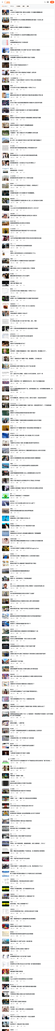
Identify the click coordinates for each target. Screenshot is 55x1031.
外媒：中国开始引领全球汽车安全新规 (20, 858)
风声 (11, 939)
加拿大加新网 (12, 70)
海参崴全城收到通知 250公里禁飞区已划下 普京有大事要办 (25, 50)
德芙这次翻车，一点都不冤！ (17, 723)
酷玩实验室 (12, 501)
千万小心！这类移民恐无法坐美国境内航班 (21, 245)
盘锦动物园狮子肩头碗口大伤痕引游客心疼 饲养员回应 (24, 669)
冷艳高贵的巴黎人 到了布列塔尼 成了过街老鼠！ (22, 738)
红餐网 (11, 258)
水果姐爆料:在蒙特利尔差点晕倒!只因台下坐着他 (22, 57)
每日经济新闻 (12, 712)
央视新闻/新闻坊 (13, 448)
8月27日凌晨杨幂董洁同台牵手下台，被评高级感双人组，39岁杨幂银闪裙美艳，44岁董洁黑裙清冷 (31, 389)
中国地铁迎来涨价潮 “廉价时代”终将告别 (20, 791)
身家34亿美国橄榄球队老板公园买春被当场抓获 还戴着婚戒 (25, 458)
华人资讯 (12, 25)
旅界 (11, 63)
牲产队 (11, 721)
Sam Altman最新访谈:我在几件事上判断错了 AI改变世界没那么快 (27, 586)
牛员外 (11, 856)
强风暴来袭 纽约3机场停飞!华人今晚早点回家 (21, 178)
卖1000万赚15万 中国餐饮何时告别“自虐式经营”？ (23, 260)
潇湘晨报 (12, 411)
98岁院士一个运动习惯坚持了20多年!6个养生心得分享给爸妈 (25, 80)
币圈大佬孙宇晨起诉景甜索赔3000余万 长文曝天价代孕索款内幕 (26, 541)
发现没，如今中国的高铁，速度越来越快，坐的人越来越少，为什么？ (28, 843)
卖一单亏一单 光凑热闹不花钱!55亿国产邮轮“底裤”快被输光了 (26, 140)
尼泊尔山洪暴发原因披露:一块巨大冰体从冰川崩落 (23, 638)
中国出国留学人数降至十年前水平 (18, 313)
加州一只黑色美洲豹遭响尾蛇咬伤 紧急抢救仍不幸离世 (24, 328)
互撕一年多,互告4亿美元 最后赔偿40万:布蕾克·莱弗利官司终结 (26, 676)
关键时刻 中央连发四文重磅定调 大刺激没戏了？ (22, 684)
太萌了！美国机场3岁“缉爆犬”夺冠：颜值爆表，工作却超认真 (26, 358)
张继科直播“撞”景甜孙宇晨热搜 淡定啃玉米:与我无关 (23, 215)
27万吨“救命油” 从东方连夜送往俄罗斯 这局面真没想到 (24, 465)
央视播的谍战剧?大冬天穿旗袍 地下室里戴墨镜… (22, 193)
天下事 (11, 916)
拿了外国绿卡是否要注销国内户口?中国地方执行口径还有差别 (26, 873)
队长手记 (12, 569)
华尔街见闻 (12, 644)
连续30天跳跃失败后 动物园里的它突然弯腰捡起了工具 (24, 631)
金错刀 (11, 751)
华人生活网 (12, 108)
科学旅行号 (12, 433)
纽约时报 (12, 826)
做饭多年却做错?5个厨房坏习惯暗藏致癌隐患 (21, 125)
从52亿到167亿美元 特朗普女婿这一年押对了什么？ (23, 291)
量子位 (11, 168)
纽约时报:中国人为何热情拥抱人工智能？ (20, 828)
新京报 (11, 251)
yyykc (11, 796)
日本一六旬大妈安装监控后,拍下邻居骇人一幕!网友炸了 (24, 185)
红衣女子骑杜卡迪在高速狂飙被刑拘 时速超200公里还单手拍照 (26, 102)
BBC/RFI (12, 236)
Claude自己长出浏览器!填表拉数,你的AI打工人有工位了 (24, 208)
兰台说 (11, 471)
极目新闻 (12, 962)
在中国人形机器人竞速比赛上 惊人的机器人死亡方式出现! (24, 435)
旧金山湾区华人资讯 (14, 131)
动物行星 (12, 629)
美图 (28, 6)
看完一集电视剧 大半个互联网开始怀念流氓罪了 (22, 745)
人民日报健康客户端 (14, 78)
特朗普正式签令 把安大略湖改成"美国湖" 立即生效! (23, 72)
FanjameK (12, 1014)
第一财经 (12, 999)
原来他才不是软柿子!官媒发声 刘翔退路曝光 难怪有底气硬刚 (25, 117)
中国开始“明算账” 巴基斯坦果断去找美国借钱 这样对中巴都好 (26, 420)
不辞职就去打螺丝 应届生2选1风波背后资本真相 (22, 994)
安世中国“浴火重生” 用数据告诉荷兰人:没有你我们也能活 (24, 556)
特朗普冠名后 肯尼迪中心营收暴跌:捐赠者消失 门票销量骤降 (25, 533)
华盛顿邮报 (12, 531)
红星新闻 (12, 1029)
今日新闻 (18, 6)
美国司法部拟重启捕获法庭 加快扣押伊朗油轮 (21, 510)
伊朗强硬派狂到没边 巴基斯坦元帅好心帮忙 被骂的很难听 (24, 601)
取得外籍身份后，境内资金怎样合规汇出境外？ (22, 881)
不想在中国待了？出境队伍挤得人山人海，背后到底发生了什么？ (26, 866)
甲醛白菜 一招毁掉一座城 (16, 775)
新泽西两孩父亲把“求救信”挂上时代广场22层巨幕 (22, 366)
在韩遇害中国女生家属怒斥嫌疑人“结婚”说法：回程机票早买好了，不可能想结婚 (30, 405)
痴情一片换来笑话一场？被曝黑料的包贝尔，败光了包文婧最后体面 (27, 381)
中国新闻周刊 (12, 304)
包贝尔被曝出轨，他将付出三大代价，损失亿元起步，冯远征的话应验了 (28, 398)
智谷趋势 (12, 576)
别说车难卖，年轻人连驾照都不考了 (19, 903)
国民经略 (12, 40)
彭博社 (11, 508)
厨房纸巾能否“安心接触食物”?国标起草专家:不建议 (23, 563)
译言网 (11, 18)
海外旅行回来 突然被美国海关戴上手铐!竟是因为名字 (23, 148)
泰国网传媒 (12, 198)
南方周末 (12, 561)
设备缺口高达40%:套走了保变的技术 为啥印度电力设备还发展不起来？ (28, 653)
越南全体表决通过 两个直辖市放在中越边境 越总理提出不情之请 (26, 95)
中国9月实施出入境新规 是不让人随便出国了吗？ (22, 896)
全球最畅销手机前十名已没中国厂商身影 (20, 956)
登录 (48, 2)
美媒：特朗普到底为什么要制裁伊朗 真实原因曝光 (23, 918)
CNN (11, 243)
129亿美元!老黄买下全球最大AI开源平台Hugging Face (24, 548)
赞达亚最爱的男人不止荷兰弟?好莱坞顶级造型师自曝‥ (24, 155)
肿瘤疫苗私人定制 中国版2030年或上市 (20, 518)
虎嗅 (11, 584)
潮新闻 (11, 441)
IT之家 (11, 947)
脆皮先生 (12, 689)
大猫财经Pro (12, 992)
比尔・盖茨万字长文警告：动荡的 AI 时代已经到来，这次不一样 (26, 373)
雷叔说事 (12, 743)
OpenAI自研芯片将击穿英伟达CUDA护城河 (21, 979)
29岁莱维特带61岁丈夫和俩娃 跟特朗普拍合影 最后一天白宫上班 (26, 20)
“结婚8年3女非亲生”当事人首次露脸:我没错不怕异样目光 (24, 443)
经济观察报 (12, 281)
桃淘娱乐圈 (12, 674)
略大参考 (12, 969)
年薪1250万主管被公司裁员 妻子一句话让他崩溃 (22, 1016)
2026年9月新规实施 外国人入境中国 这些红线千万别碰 (24, 911)
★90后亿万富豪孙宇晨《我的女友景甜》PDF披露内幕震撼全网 (26, 12)
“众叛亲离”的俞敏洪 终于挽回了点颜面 (20, 753)
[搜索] (45, 2)
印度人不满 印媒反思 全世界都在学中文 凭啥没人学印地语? (25, 480)
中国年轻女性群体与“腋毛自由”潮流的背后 (21, 821)
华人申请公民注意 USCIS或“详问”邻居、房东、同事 (23, 321)
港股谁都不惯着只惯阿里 (16, 971)
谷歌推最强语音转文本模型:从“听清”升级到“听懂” (22, 646)
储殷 (11, 606)
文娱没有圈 (12, 213)
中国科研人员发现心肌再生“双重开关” (20, 949)
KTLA (11, 326)
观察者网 (12, 924)
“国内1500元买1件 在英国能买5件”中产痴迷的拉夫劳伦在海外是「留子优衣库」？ (31, 760)
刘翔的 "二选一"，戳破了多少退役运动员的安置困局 (23, 798)
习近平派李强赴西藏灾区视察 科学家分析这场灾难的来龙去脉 (25, 238)
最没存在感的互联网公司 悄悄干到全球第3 (21, 783)
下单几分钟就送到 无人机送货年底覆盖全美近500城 (23, 35)
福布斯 (11, 85)
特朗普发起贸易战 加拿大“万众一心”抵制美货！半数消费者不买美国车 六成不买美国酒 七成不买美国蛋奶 (31, 714)
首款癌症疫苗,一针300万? (16, 170)
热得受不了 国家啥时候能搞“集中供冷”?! (20, 623)
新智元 (11, 206)
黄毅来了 (12, 115)
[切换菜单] (2, 2)
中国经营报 (12, 704)
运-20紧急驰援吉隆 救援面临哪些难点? (20, 571)
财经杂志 (12, 311)
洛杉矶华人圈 (12, 221)
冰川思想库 (12, 789)
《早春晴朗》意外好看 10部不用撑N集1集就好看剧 (23, 986)
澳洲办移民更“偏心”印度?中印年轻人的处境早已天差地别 (24, 608)
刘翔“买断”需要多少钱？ (16, 283)
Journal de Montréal (14, 55)
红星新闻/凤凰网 (13, 539)
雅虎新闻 (12, 183)
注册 (52, 2)
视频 (23, 6)
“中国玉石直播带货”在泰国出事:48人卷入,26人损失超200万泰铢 (26, 200)
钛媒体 (11, 478)
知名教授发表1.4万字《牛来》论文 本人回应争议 (22, 306)
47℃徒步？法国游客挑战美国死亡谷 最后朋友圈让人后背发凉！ (26, 730)
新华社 (11, 591)
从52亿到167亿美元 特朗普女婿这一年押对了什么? (23, 87)
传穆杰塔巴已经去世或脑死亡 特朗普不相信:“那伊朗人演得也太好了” (27, 706)
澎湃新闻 (12, 524)
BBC (11, 349)
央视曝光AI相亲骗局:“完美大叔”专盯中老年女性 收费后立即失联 (26, 488)
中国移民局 (12, 871)
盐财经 (11, 341)
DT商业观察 (12, 781)
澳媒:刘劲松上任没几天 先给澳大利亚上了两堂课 (22, 268)
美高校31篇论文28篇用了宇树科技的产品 (20, 926)
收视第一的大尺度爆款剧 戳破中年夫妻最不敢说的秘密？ (24, 298)
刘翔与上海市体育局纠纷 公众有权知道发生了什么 (23, 253)
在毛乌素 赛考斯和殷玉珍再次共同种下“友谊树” (22, 593)
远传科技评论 (12, 334)
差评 (11, 493)
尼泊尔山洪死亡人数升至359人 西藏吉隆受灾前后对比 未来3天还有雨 (27, 450)
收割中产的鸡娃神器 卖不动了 (17, 343)
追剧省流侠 (12, 161)
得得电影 (12, 191)
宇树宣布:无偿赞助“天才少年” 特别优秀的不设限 (22, 525)
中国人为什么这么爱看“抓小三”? (18, 768)
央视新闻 (12, 486)
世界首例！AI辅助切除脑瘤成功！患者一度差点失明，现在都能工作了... (28, 351)
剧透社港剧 (12, 1007)
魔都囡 (11, 10)
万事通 (11, 1022)
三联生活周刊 (12, 296)
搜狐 (11, 100)
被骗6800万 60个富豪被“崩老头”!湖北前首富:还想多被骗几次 (25, 428)
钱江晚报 (12, 273)
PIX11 (11, 364)
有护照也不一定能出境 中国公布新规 (19, 1024)
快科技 (11, 954)
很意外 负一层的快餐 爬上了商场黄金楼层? (21, 578)
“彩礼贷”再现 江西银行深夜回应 (18, 1001)
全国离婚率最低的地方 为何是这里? (19, 42)
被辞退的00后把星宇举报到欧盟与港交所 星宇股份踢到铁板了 (26, 616)
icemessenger (13, 403)
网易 (11, 766)
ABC (11, 356)
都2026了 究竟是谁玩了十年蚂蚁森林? (20, 495)
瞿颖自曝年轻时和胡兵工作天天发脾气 (20, 276)
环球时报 (12, 554)
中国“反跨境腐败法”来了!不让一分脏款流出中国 (22, 699)
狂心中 (11, 371)
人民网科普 (12, 123)
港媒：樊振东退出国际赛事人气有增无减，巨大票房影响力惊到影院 (27, 851)
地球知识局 (12, 621)
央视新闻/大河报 (13, 636)
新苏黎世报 (12, 811)
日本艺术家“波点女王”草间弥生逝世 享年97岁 (21, 806)
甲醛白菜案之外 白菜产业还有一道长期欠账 (21, 941)
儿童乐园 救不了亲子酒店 (16, 661)
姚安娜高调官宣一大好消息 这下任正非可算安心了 (23, 163)
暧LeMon (12, 984)
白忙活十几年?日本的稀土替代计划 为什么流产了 (22, 503)
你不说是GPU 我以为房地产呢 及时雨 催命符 (21, 336)
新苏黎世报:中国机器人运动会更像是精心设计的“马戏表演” (25, 813)
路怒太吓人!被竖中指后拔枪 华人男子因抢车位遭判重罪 (24, 110)
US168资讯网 (12, 176)
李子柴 (11, 138)
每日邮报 (12, 728)
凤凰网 (11, 48)
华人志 (11, 697)
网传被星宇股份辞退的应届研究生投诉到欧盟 (21, 934)
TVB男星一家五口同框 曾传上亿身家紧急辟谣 (21, 1009)
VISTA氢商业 (12, 758)
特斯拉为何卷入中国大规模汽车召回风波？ (21, 836)
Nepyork (12, 319)
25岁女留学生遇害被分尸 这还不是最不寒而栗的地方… (24, 691)
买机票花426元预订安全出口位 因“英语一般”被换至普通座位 (25, 964)
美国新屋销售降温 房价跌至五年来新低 (20, 223)
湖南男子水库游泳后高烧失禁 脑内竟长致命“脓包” (23, 413)
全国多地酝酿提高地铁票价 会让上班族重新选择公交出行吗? (25, 473)
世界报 (11, 819)
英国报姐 (12, 153)
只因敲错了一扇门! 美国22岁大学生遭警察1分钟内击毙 (24, 133)
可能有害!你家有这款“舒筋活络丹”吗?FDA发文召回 (23, 230)
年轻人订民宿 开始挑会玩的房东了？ (19, 65)
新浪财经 (12, 932)
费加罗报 (12, 736)
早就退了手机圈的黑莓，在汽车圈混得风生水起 (22, 888)
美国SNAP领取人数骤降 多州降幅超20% (20, 27)
